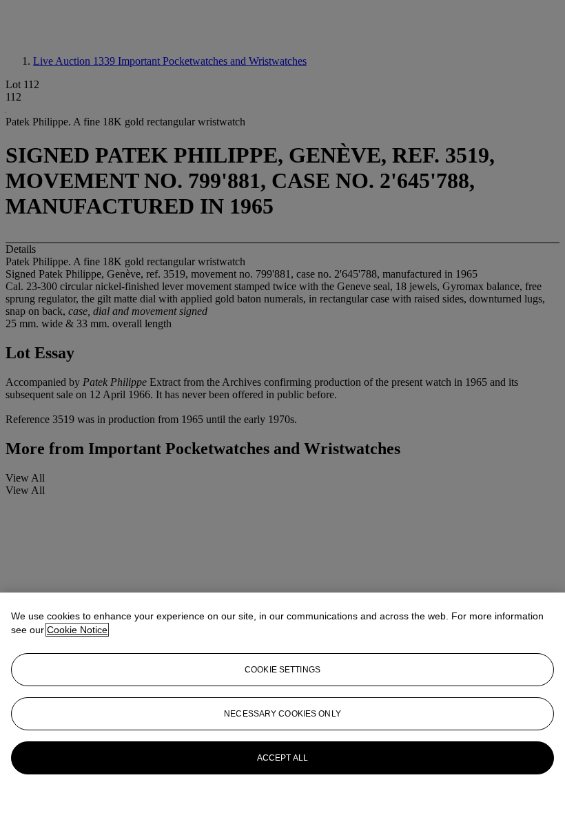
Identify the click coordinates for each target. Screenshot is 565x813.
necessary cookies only (282, 714)
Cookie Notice (77, 629)
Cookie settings (282, 670)
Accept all (282, 758)
